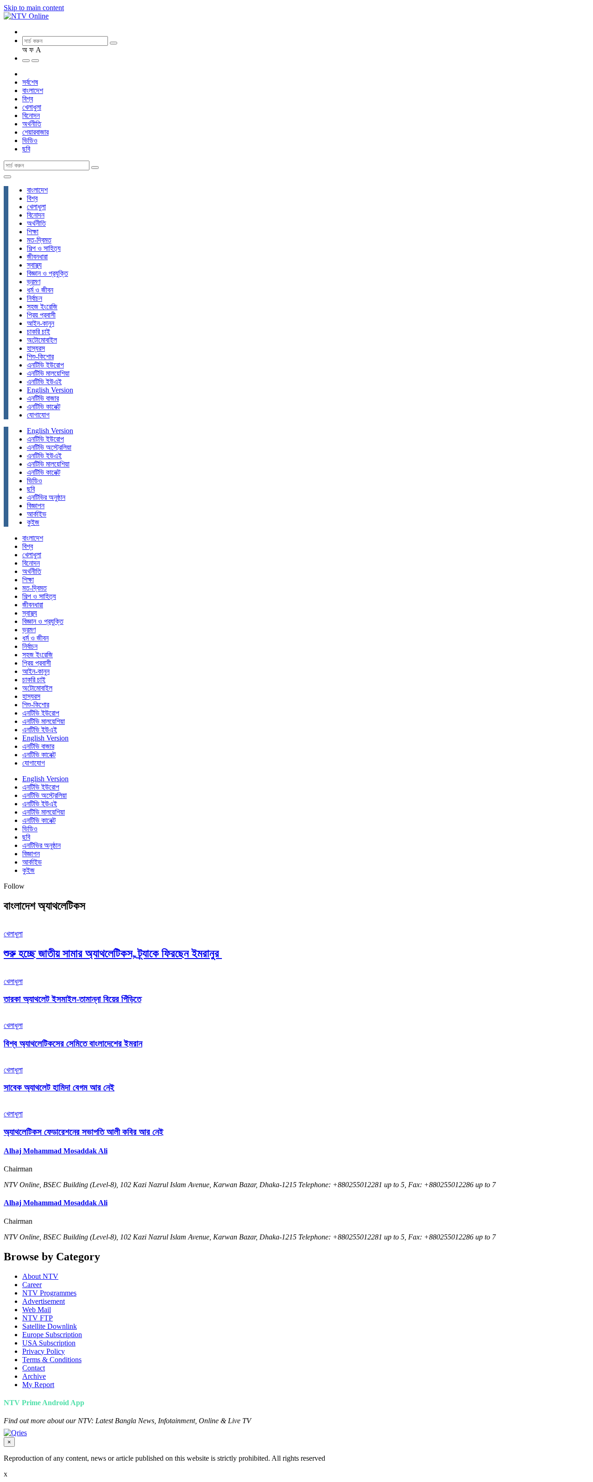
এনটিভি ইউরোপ (45, 365)
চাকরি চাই (38, 332)
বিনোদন (31, 115)
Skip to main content (34, 8)
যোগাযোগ (38, 415)
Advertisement (43, 1301)
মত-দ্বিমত (39, 240)
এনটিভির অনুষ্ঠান (46, 497)
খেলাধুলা (31, 107)
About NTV (40, 1276)
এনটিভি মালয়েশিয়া (48, 373)
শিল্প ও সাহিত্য (44, 248)
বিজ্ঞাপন (35, 506)
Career (32, 1285)
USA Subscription (49, 1343)
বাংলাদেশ (32, 90)
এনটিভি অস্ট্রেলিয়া (49, 447)
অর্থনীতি (31, 124)
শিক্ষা (32, 232)
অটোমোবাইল (42, 340)
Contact (33, 1368)
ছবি (26, 149)
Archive (34, 1376)
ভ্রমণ (33, 282)
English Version (50, 390)
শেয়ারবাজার (35, 132)
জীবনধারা (37, 257)
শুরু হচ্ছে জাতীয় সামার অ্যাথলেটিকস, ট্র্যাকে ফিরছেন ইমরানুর (113, 953)
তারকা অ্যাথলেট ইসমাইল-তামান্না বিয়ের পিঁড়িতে (72, 999)
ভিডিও (30, 140)
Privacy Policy (43, 1351)
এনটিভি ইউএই (44, 382)
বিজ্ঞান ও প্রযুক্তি (47, 273)
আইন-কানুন (40, 323)
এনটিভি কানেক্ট (43, 407)
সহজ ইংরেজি (42, 307)
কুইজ (33, 522)
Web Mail (36, 1310)
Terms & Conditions (52, 1360)
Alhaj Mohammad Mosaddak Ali (55, 1151)
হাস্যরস (36, 348)
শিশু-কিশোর (40, 357)
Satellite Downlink (49, 1326)
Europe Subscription (52, 1335)
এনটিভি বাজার (43, 398)
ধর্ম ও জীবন (40, 290)
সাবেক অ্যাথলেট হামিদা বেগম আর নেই (59, 1087)
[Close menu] (7, 176)
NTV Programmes (49, 1293)
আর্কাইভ (36, 514)
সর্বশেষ (30, 82)
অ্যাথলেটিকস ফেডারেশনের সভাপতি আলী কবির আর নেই (84, 1132)
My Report (38, 1385)
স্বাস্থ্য (34, 265)
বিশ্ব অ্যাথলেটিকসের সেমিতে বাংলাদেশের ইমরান (73, 1043)
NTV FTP (37, 1318)
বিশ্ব (27, 99)
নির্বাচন (34, 298)
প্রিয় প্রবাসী (41, 315)
